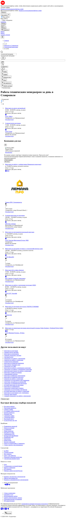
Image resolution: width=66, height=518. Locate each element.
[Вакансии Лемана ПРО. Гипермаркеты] (34, 187)
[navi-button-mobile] (2, 37)
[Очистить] (3, 58)
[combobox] (9, 54)
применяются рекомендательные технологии (35, 504)
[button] (2, 31)
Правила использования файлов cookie (30, 10)
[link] (4, 28)
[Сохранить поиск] (2, 62)
